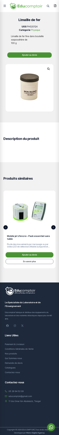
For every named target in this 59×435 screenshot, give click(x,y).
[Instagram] (14, 325)
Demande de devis (13, 363)
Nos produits (11, 353)
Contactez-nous (12, 372)
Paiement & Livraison (14, 344)
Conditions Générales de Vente (19, 349)
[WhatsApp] (51, 427)
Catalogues (10, 367)
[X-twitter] (22, 325)
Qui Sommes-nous (13, 358)
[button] (4, 5)
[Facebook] (7, 325)
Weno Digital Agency (35, 433)
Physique (35, 30)
